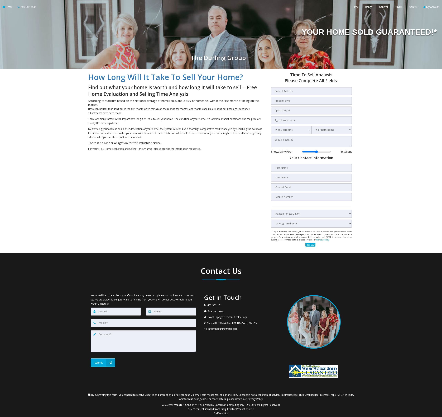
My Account (432, 6)
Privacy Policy (322, 239)
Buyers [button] (398, 6)
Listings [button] (368, 6)
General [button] (383, 6)
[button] (310, 245)
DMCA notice (221, 413)
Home (355, 6)
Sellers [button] (413, 6)
